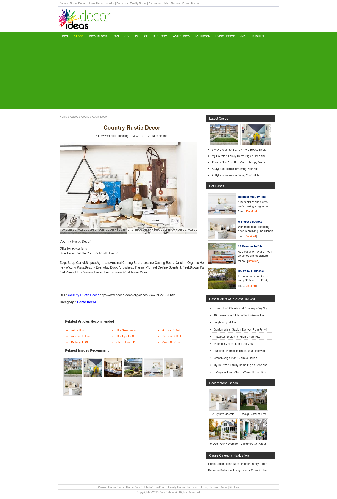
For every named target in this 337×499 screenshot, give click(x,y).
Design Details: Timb (254, 414)
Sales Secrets (171, 342)
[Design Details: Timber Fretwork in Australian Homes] (253, 409)
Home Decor (96, 3)
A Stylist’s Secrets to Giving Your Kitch (235, 175)
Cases (64, 3)
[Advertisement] (168, 74)
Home (65, 36)
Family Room (138, 3)
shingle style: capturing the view (233, 343)
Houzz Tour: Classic (251, 271)
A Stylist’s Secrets (250, 221)
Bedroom (122, 3)
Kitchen (196, 3)
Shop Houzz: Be (126, 342)
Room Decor (78, 3)
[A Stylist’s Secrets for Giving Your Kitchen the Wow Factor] (222, 238)
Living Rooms (171, 3)
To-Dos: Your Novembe (223, 443)
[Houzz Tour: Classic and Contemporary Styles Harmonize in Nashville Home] (222, 287)
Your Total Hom (80, 336)
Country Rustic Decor (83, 294)
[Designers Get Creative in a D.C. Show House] (253, 438)
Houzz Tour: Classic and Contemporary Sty (240, 308)
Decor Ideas (159, 136)
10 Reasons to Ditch (251, 246)
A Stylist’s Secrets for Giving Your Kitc (235, 169)
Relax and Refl (171, 336)
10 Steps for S (125, 336)
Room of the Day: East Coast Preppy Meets (238, 162)
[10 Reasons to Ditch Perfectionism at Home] (222, 263)
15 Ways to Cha (80, 342)
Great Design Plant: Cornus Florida (235, 358)
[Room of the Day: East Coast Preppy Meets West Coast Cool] (222, 213)
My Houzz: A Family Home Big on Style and (239, 156)
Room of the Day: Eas (252, 197)
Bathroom (155, 3)
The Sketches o (126, 330)
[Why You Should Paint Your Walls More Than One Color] (256, 144)
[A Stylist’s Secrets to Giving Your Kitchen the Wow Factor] (223, 409)
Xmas (185, 3)
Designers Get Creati (253, 443)
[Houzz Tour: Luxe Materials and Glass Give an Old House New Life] (224, 144)
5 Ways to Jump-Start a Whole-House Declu (239, 149)
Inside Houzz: (79, 330)
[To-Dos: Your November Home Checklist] (223, 438)
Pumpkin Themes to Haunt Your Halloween (240, 351)
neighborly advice (225, 322)
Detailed (251, 211)
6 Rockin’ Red (171, 330)
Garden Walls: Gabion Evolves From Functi (240, 329)
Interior (110, 3)
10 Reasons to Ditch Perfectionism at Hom (240, 315)
